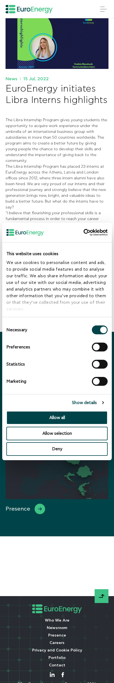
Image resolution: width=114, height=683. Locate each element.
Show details (84, 403)
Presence (57, 635)
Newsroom (57, 628)
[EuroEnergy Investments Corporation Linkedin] (52, 674)
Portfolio (57, 658)
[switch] (100, 347)
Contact (57, 665)
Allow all (57, 418)
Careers (57, 643)
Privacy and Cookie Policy (57, 650)
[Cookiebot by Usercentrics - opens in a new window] (91, 232)
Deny (57, 449)
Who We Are (57, 620)
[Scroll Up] (101, 596)
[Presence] (57, 480)
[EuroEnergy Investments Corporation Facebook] (62, 674)
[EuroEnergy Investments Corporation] (29, 9)
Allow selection (57, 433)
